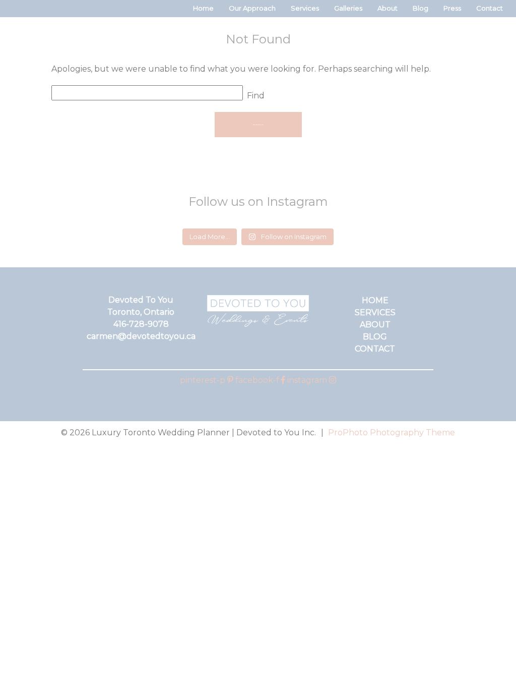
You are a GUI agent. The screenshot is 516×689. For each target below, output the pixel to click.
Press (452, 8)
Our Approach (252, 8)
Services (305, 8)
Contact (489, 8)
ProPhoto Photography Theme (391, 432)
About (387, 8)
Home (203, 8)
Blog (420, 8)
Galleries (348, 8)
